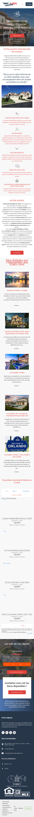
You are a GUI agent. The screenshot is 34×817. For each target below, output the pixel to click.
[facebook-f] (3, 726)
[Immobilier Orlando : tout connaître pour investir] (17, 443)
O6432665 (9, 579)
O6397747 (9, 515)
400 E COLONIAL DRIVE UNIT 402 (17, 614)
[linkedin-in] (7, 726)
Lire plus (17, 305)
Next (22, 625)
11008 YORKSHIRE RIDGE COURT (17, 518)
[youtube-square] (11, 726)
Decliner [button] (21, 808)
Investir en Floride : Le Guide (17, 290)
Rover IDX (30, 633)
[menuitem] (7, 491)
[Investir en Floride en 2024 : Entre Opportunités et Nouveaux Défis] (17, 320)
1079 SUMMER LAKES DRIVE (17, 550)
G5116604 (9, 547)
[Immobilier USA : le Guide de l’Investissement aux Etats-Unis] (17, 402)
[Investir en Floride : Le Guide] (17, 279)
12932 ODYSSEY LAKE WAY (17, 582)
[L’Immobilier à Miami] (17, 361)
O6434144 (9, 611)
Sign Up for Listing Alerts (17, 495)
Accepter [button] (28, 808)
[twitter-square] (14, 726)
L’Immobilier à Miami (17, 372)
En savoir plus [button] (15, 808)
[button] (17, 36)
